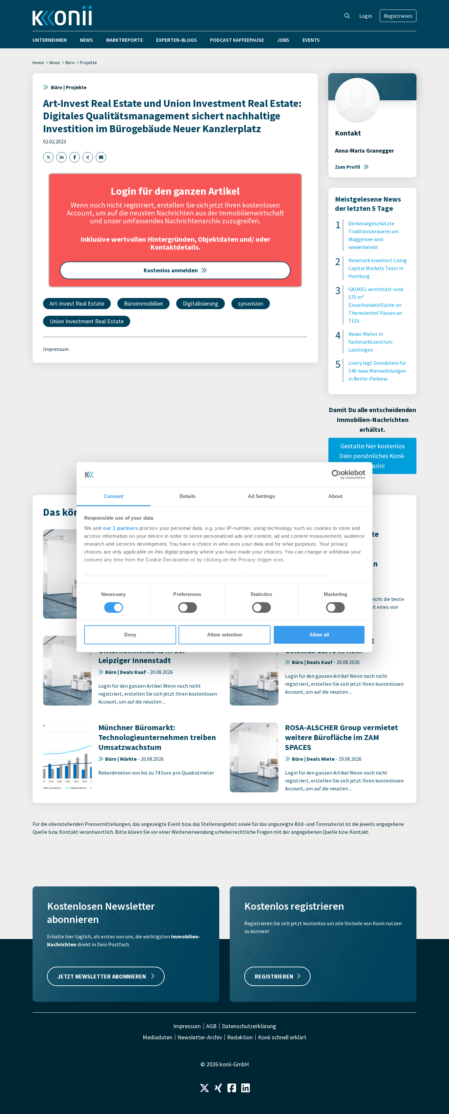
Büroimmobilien (143, 303)
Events (311, 40)
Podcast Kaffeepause (237, 40)
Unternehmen (50, 40)
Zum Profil (347, 166)
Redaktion (240, 1037)
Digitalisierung (200, 303)
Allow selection (224, 634)
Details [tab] (187, 496)
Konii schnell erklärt (282, 1037)
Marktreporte (124, 40)
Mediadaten (157, 1037)
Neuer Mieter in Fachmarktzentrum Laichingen (370, 342)
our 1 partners (120, 528)
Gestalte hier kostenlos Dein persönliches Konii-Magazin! (372, 456)
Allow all (319, 634)
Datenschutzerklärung (249, 1026)
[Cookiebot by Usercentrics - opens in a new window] (336, 475)
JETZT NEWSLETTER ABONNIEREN (102, 976)
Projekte (88, 62)
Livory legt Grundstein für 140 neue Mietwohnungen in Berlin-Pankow (377, 370)
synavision (250, 303)
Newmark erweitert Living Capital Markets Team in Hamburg (377, 268)
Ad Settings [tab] (261, 496)
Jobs (283, 40)
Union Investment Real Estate (87, 321)
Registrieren (398, 15)
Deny (130, 634)
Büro (70, 62)
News (86, 40)
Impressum (56, 349)
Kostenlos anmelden (171, 270)
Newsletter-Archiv (199, 1037)
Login (365, 15)
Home (38, 62)
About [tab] (335, 496)
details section (308, 575)
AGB (211, 1026)
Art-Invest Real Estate (77, 303)
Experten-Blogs (176, 40)
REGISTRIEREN (274, 976)
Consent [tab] (114, 496)
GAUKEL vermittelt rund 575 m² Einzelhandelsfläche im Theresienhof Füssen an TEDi (375, 305)
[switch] (187, 607)
